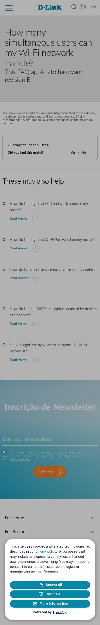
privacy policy (45, 551)
